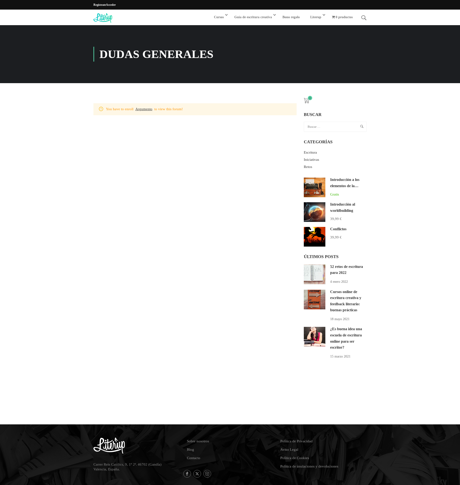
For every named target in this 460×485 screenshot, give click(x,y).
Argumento (143, 109)
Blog (190, 449)
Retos (308, 167)
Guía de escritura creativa (253, 17)
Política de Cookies (294, 458)
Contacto (193, 458)
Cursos (219, 17)
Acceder (111, 4)
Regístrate (99, 4)
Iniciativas (311, 160)
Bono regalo (291, 17)
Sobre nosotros (198, 441)
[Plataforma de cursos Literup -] (111, 18)
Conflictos (338, 229)
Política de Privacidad (296, 441)
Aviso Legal (289, 449)
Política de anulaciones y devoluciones (309, 466)
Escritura (310, 152)
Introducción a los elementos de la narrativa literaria (344, 186)
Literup (315, 17)
